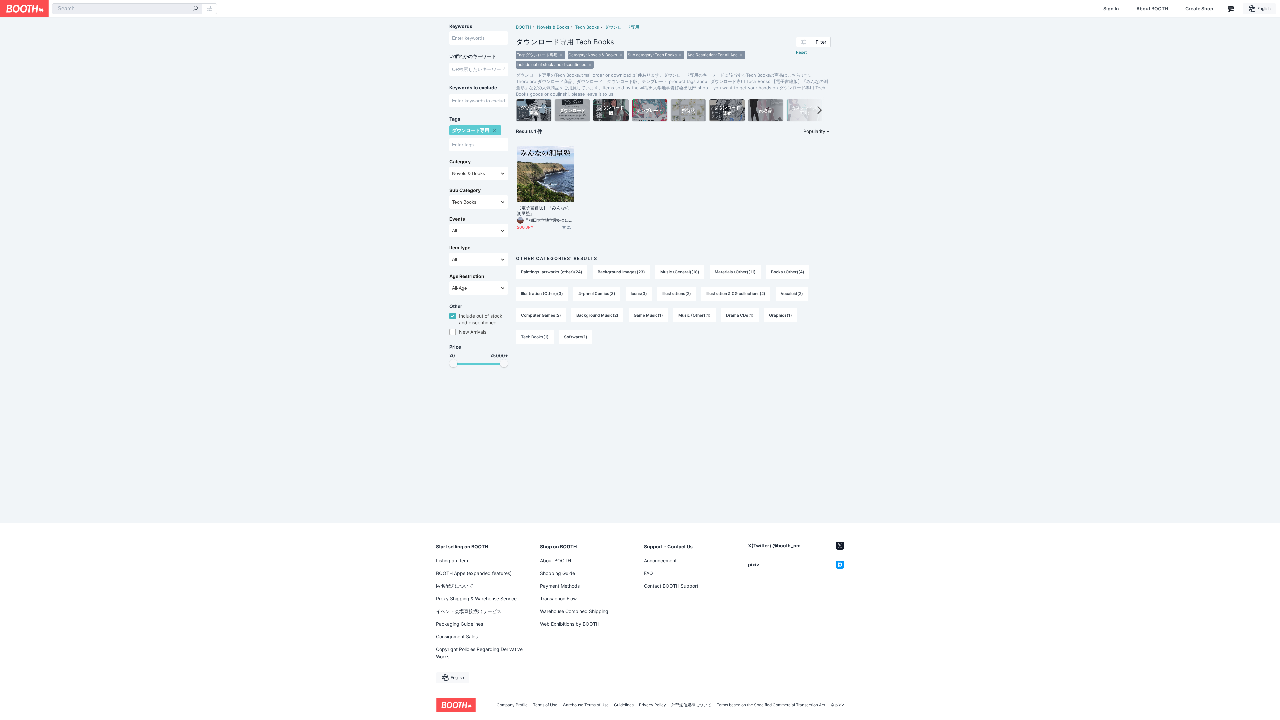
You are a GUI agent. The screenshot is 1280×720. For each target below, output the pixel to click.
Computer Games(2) (541, 315)
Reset (801, 52)
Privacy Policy (652, 705)
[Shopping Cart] (1230, 8)
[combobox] (127, 8)
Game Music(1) (648, 315)
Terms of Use (545, 705)
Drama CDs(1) (740, 315)
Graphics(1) (780, 315)
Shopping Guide (557, 573)
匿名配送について (454, 586)
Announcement (660, 560)
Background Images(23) (621, 271)
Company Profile (512, 705)
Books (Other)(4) (787, 271)
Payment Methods (560, 586)
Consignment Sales (457, 636)
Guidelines (624, 705)
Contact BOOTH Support (671, 586)
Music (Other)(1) (694, 315)
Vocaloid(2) (792, 293)
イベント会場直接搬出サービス (468, 611)
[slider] (453, 363)
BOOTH (523, 27)
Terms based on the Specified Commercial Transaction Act (771, 705)
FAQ (648, 573)
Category (460, 161)
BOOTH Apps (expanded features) (474, 573)
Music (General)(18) (679, 271)
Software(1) (575, 336)
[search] (195, 9)
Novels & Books (553, 27)
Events (457, 219)
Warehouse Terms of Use (586, 705)
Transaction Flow (558, 598)
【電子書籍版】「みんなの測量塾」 (543, 210)
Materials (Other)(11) (735, 271)
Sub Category (465, 190)
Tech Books (587, 27)
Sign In (1111, 8)
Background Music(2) (597, 315)
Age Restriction (466, 276)
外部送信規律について (691, 705)
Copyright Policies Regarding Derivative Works (479, 652)
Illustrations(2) (676, 293)
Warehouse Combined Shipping (574, 611)
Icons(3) (639, 293)
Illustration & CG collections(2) (735, 293)
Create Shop (1199, 8)
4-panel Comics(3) (596, 293)
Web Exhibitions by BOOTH (569, 624)
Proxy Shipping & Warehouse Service (476, 598)
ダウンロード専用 (622, 27)
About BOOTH (1152, 8)
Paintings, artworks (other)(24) (551, 271)
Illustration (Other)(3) (542, 293)
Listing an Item (452, 560)
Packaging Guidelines (459, 624)
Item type (459, 247)
